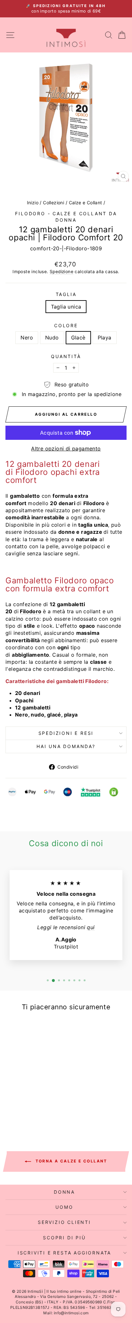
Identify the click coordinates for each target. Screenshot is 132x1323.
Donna (64, 1192)
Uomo (64, 1207)
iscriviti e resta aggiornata (64, 1252)
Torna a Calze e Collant (70, 1161)
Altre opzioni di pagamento (66, 448)
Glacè (78, 337)
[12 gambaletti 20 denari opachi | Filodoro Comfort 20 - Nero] (17, 1113)
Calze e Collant (85, 202)
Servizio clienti (64, 1222)
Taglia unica (66, 306)
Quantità (66, 356)
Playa (104, 337)
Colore (66, 325)
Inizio (32, 202)
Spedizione (61, 271)
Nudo (52, 337)
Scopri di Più (64, 1237)
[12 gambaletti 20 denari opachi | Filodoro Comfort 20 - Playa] (39, 1113)
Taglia (66, 294)
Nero (27, 337)
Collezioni (53, 202)
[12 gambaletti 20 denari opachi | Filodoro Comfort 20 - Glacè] (32, 1113)
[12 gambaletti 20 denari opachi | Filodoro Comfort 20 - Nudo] (24, 1113)
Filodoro (30, 611)
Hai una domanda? (66, 746)
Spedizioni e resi (66, 733)
